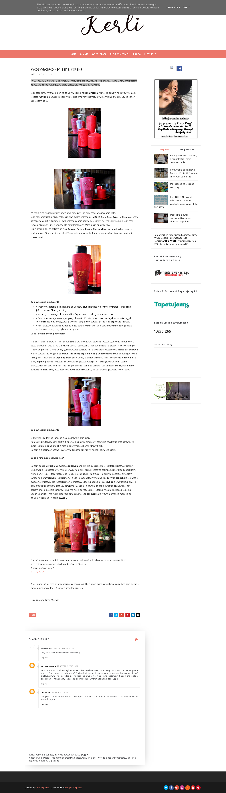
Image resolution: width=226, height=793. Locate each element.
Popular (164, 149)
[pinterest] (198, 787)
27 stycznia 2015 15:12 (67, 666)
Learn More (173, 7)
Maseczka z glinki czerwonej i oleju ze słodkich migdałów (180, 218)
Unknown (46, 692)
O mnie (84, 54)
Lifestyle (150, 54)
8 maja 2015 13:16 (59, 692)
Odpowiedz (45, 658)
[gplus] (176, 787)
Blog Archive (187, 149)
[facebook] (171, 787)
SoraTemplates (42, 787)
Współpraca (99, 54)
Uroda (137, 54)
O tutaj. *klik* (37, 571)
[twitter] (166, 787)
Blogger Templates (73, 787)
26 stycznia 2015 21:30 (64, 648)
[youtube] (193, 787)
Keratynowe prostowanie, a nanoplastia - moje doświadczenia (183, 159)
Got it (186, 7)
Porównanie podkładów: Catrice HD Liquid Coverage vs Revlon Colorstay (184, 173)
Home (73, 54)
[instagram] (182, 787)
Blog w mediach (119, 54)
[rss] (187, 787)
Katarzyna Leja (48, 666)
